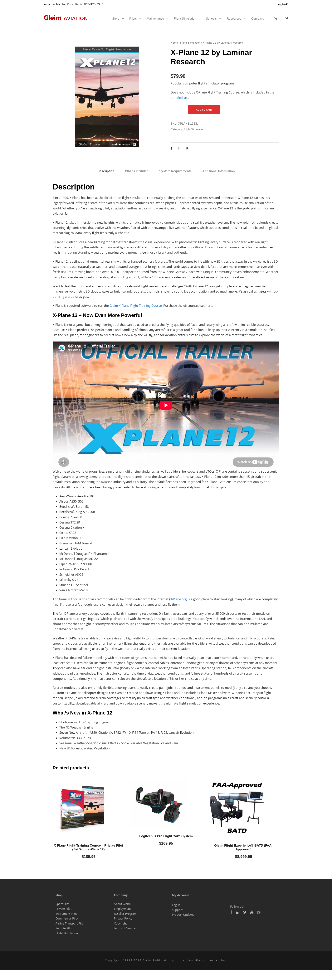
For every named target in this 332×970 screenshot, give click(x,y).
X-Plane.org (178, 599)
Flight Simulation (185, 18)
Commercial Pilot (67, 918)
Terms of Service (124, 928)
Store (116, 18)
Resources (234, 18)
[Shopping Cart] (276, 22)
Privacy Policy (123, 918)
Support (177, 910)
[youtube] (251, 912)
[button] (287, 17)
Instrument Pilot (66, 913)
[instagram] (258, 912)
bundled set (179, 98)
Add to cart (204, 109)
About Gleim (122, 904)
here (209, 305)
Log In (176, 905)
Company (257, 18)
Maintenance (155, 18)
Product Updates (183, 914)
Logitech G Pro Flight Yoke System (166, 836)
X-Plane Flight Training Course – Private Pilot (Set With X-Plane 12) (88, 847)
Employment (122, 908)
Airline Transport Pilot (70, 923)
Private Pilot (63, 908)
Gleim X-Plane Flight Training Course (136, 305)
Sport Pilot (62, 904)
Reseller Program (125, 913)
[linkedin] (237, 912)
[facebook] (231, 912)
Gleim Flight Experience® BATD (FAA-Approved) (243, 847)
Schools (211, 18)
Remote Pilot (64, 928)
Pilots (133, 18)
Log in (281, 4)
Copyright (120, 923)
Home (174, 42)
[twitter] (245, 912)
